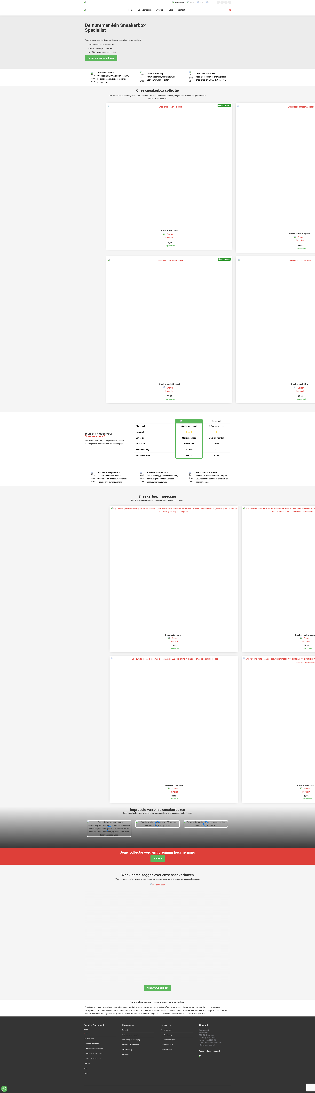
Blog (85, 1068)
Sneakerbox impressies (157, 496)
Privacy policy (127, 1050)
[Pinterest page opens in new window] (226, 2)
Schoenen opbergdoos (168, 1040)
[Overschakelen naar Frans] (209, 2)
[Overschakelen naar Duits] (200, 2)
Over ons (87, 1063)
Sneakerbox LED (167, 1045)
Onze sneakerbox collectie (157, 90)
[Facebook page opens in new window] (222, 2)
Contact (86, 1073)
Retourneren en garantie (130, 1035)
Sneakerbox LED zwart (169, 384)
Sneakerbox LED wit (300, 384)
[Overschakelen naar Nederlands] (178, 2)
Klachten (125, 1054)
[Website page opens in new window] (229, 2)
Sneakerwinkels (166, 1050)
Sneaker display (166, 1035)
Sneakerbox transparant (300, 233)
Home (86, 1034)
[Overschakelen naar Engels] (191, 2)
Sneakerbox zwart (169, 230)
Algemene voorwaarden (130, 1045)
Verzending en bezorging (131, 1040)
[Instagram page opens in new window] (218, 2)
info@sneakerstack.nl (207, 1045)
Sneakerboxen (89, 1039)
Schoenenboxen (166, 1030)
